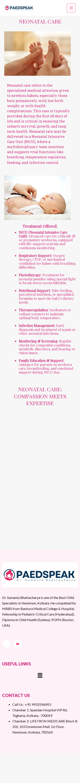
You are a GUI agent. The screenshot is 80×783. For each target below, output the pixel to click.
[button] (40, 675)
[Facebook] (6, 643)
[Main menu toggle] (71, 8)
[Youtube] (17, 643)
